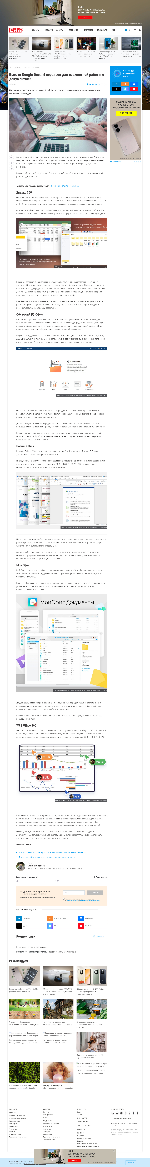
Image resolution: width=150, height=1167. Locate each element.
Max (55, 926)
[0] (58, 881)
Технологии (102, 30)
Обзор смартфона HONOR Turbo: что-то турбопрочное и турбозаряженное (62, 55)
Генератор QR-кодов (84, 1138)
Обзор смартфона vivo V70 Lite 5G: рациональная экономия (18, 55)
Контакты (137, 161)
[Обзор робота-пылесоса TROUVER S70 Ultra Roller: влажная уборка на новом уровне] (58, 976)
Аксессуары (13, 1129)
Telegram (26, 918)
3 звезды (93, 84)
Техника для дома (15, 1134)
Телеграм (74, 186)
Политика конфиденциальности (88, 1146)
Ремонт (45, 1117)
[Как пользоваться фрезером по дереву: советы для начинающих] (24, 1034)
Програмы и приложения (51, 1137)
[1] (17, 881)
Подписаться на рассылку (122, 1118)
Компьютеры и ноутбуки (17, 1118)
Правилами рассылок (72, 900)
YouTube (88, 926)
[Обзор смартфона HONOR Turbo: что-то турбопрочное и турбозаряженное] (92, 976)
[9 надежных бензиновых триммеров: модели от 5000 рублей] (24, 1009)
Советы (59, 30)
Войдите (20, 952)
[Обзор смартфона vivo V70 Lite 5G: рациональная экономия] (24, 976)
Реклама (81, 1129)
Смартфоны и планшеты (17, 1116)
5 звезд (98, 84)
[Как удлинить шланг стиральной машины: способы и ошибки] (58, 1034)
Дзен (53, 186)
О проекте (80, 1136)
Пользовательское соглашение (87, 1144)
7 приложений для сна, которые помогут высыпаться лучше (47, 857)
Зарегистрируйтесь (38, 952)
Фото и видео (13, 1126)
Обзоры (35, 30)
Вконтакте (63, 186)
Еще (113, 30)
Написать (100, 936)
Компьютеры (47, 1126)
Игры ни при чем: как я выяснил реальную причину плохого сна (86, 54)
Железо (79, 1114)
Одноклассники (60, 918)
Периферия (13, 1123)
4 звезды (95, 84)
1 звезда (87, 84)
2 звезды (90, 84)
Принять (131, 1163)
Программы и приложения (18, 1137)
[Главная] (10, 67)
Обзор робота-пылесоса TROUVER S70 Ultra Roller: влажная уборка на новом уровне (41, 56)
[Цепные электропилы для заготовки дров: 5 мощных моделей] (58, 1009)
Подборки (73, 30)
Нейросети (88, 30)
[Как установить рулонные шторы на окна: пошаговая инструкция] (92, 1064)
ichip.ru (80, 1133)
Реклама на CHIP (116, 161)
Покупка (46, 1112)
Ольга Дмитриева (36, 866)
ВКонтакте (89, 918)
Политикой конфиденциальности (90, 900)
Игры (79, 1112)
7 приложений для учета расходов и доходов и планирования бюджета (52, 852)
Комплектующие (14, 1121)
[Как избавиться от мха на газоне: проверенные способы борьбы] (24, 1072)
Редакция (80, 1141)
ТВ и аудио (12, 1131)
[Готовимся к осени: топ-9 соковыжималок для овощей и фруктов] (92, 1009)
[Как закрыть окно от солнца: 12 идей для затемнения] (92, 1042)
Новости (49, 30)
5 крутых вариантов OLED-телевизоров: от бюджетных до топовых (131, 54)
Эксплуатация (48, 1114)
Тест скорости (83, 1126)
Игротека (81, 1109)
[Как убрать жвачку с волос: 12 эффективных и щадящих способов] (58, 1072)
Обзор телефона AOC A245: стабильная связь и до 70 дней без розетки (108, 55)
